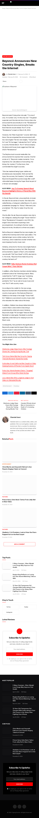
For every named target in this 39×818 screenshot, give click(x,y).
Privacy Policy (18, 660)
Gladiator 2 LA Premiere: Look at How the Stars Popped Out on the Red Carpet (24, 751)
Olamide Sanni (12, 74)
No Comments (24, 77)
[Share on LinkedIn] (17, 81)
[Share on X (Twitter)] (11, 81)
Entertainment (7, 386)
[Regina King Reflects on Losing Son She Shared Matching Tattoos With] (6, 576)
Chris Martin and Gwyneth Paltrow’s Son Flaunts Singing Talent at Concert (23, 730)
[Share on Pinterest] (14, 81)
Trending (16, 386)
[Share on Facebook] (8, 81)
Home (3, 8)
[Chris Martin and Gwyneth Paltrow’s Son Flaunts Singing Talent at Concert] (19, 452)
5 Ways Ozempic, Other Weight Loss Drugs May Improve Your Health (23, 565)
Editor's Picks (7, 56)
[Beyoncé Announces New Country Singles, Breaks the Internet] (19, 97)
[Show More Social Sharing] (21, 81)
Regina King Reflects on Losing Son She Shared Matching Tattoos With (24, 576)
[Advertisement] (19, 31)
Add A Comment (19, 544)
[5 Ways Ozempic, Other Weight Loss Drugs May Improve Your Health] (6, 565)
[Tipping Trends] (19, 3)
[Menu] (3, 3)
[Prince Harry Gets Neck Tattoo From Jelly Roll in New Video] (19, 485)
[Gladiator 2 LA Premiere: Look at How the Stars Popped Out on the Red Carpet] (19, 517)
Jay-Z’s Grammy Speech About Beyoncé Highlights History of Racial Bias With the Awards (19, 191)
